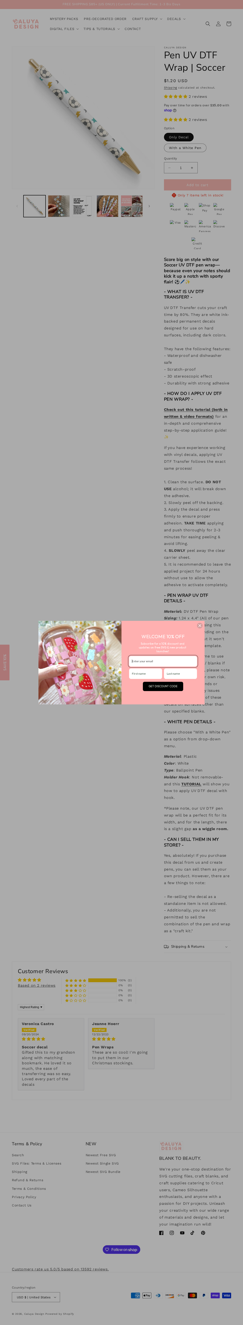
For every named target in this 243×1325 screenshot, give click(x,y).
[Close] (200, 625)
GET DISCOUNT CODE (163, 686)
